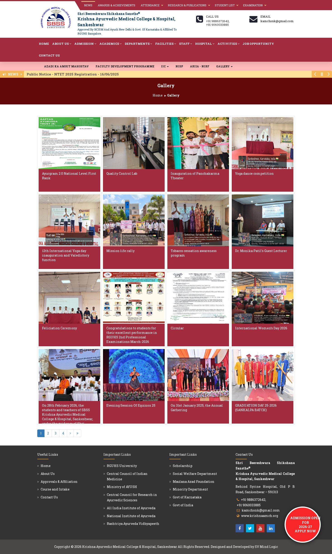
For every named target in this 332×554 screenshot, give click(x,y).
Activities (227, 44)
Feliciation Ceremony (59, 328)
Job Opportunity (258, 44)
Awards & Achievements (116, 5)
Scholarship (182, 466)
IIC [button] (163, 66)
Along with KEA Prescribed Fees (72, 74)
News (88, 5)
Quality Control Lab (121, 173)
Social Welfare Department (195, 473)
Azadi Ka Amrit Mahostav (66, 66)
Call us (212, 16)
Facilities (164, 44)
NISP (179, 66)
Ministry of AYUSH (122, 487)
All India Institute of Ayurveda (131, 508)
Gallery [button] (223, 66)
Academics (109, 44)
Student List (225, 5)
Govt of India (183, 505)
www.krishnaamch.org (259, 516)
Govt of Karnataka (187, 497)
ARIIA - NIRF (199, 66)
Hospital (203, 44)
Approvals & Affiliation (59, 481)
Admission (84, 44)
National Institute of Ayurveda (131, 516)
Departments (137, 44)
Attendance (150, 5)
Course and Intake (55, 489)
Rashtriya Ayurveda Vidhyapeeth (133, 523)
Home (44, 44)
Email (265, 16)
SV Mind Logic (266, 547)
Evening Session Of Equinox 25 (130, 405)
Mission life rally (120, 251)
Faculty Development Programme (125, 66)
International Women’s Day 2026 (261, 328)
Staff (184, 44)
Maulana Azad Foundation (193, 481)
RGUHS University (122, 466)
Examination (253, 5)
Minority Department (190, 489)
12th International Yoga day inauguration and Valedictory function (65, 255)
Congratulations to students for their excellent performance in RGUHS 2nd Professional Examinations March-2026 (131, 335)
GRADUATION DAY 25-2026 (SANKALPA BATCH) (256, 407)
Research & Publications (187, 5)
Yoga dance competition (254, 173)
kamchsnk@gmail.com (261, 510)
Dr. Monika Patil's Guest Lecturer (261, 251)
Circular (177, 328)
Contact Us (49, 55)
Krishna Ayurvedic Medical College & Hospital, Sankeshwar (129, 547)
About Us (60, 44)
